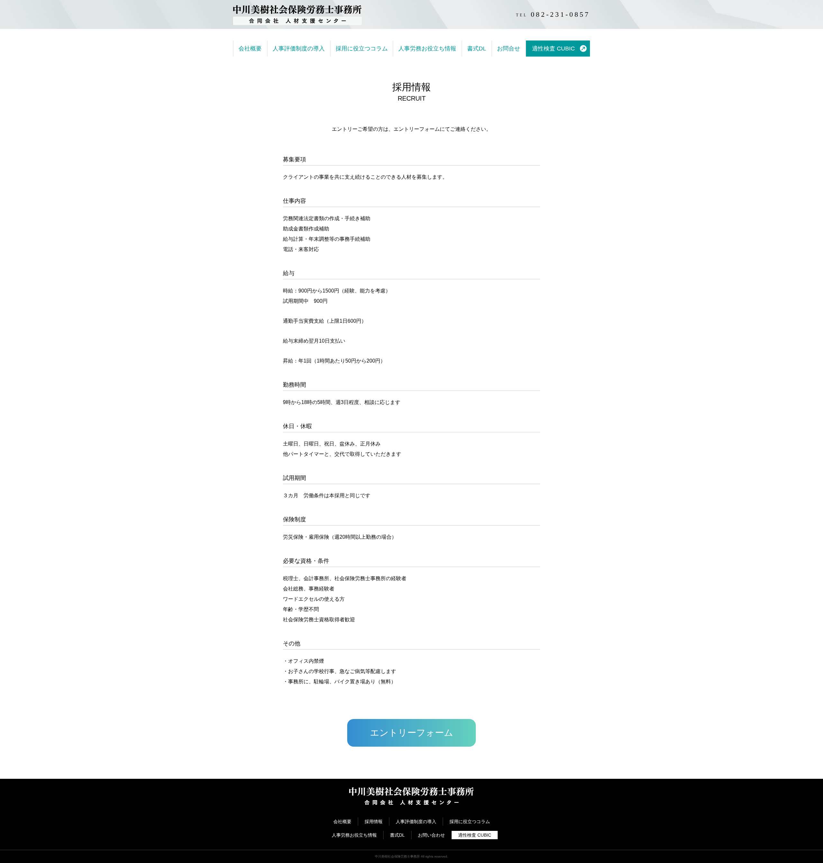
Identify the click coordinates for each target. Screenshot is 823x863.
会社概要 (250, 48)
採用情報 (374, 821)
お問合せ (508, 48)
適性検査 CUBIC (553, 48)
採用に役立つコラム (362, 48)
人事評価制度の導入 (299, 48)
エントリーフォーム (411, 733)
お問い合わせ (431, 835)
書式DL (476, 48)
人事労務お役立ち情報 (427, 48)
